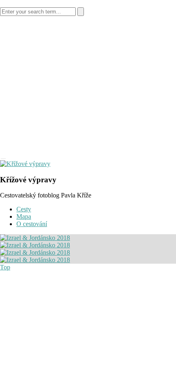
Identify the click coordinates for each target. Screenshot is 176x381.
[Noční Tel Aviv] (35, 237)
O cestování (31, 223)
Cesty (23, 209)
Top (5, 267)
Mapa (23, 216)
